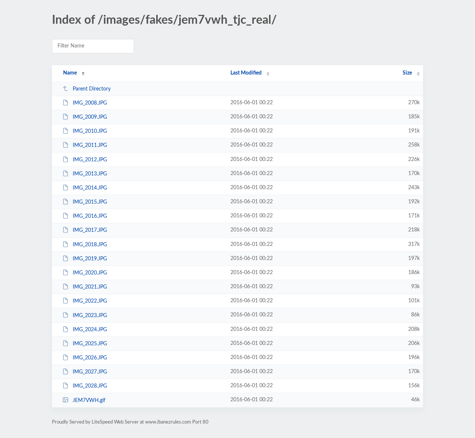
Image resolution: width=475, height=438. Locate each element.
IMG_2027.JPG (90, 372)
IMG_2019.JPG (90, 258)
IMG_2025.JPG (90, 343)
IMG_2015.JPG (90, 202)
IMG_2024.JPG (90, 329)
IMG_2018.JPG (90, 244)
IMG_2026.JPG (90, 357)
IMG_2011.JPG (90, 145)
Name (70, 73)
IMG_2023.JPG (90, 315)
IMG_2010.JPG (90, 131)
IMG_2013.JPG (90, 174)
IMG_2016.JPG (90, 216)
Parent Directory (92, 89)
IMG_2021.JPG (90, 287)
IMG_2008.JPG (90, 103)
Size (407, 73)
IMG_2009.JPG (90, 117)
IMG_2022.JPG (90, 301)
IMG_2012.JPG (90, 159)
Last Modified (246, 73)
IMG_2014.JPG (90, 188)
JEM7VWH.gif (89, 400)
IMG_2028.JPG (90, 386)
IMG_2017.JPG (90, 230)
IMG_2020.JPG (90, 273)
